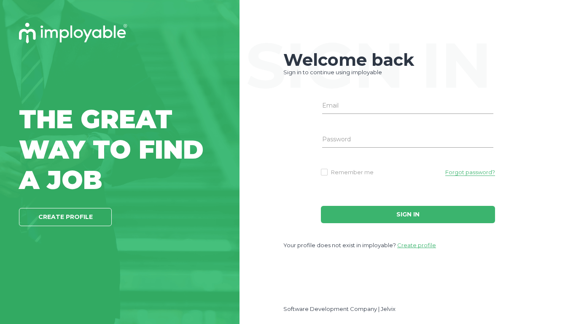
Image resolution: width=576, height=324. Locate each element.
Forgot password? (470, 172)
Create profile (416, 245)
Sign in (408, 214)
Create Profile (65, 217)
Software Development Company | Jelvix (339, 308)
